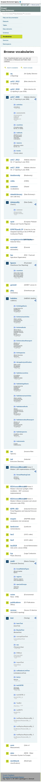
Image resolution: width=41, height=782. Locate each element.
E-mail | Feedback (8, 775)
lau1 (12, 534)
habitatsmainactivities (20, 396)
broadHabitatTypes (20, 569)
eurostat (13, 247)
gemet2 (13, 285)
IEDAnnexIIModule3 (17, 487)
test (11, 618)
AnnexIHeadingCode (20, 475)
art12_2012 (14, 81)
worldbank (14, 761)
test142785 (19, 685)
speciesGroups (20, 584)
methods (19, 133)
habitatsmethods (20, 406)
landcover (14, 527)
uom (12, 745)
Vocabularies (7, 36)
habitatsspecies (20, 432)
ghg (12, 291)
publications (15, 602)
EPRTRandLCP (16, 229)
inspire (13, 519)
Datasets (6, 21)
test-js (18, 677)
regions (19, 577)
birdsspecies (20, 353)
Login (24, 5)
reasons (19, 143)
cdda (12, 181)
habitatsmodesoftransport (20, 420)
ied (11, 459)
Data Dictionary (18, 13)
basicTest (19, 623)
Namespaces (7, 44)
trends (18, 151)
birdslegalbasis (20, 306)
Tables (5, 25)
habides (13, 298)
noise (12, 595)
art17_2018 (14, 168)
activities (19, 104)
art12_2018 (14, 89)
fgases (13, 263)
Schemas (6, 33)
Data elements (7, 29)
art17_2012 (14, 160)
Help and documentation (10, 17)
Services (5, 40)
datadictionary (16, 194)
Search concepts (27, 67)
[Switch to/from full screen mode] (28, 5)
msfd (12, 561)
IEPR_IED (14, 509)
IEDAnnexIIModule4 (17, 499)
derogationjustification (20, 362)
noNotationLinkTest (20, 670)
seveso (13, 610)
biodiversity (15, 175)
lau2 (12, 540)
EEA (11, 2)
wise (12, 753)
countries (19, 125)
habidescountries (20, 373)
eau (17, 645)
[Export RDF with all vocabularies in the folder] (35, 99)
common (14, 187)
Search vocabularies (12, 67)
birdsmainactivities (20, 317)
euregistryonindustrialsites (17, 239)
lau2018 (13, 546)
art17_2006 (14, 97)
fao (11, 255)
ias (11, 451)
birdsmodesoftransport (20, 341)
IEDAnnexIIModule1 (17, 467)
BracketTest (20, 630)
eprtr (12, 222)
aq (11, 74)
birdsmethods (20, 327)
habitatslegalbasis (20, 384)
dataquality (15, 202)
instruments (20, 441)
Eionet (11, 13)
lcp (11, 553)
